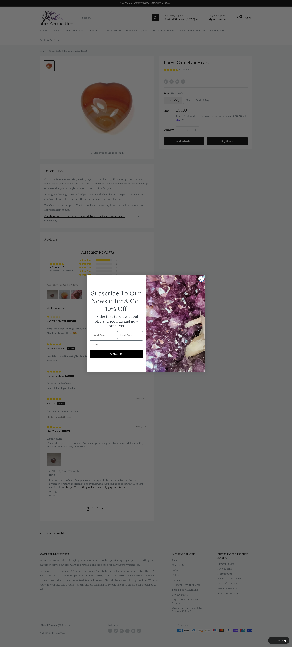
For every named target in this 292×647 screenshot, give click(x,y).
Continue (116, 353)
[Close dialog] (201, 278)
